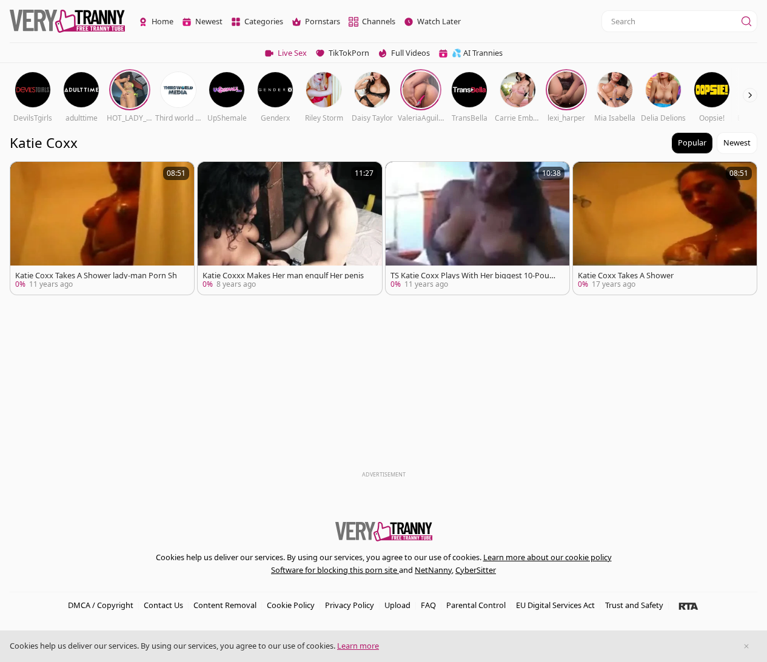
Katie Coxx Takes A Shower (626, 275)
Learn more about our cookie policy (547, 557)
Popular (692, 142)
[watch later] (25, 176)
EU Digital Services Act (555, 605)
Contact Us (163, 605)
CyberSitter (475, 569)
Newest (737, 142)
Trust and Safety (634, 605)
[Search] (746, 21)
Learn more (358, 645)
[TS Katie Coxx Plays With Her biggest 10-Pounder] (477, 228)
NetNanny (433, 569)
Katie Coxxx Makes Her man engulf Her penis (283, 275)
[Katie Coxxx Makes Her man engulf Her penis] (289, 228)
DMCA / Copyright (100, 605)
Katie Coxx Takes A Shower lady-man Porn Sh (96, 275)
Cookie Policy (291, 605)
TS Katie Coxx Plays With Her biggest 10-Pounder (474, 275)
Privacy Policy (349, 605)
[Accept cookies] (746, 646)
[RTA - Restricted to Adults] (688, 605)
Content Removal (224, 605)
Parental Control (476, 605)
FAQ (428, 605)
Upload (397, 605)
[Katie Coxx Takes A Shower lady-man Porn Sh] (102, 228)
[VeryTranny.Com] (67, 21)
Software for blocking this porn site (335, 569)
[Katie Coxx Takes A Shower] (665, 228)
